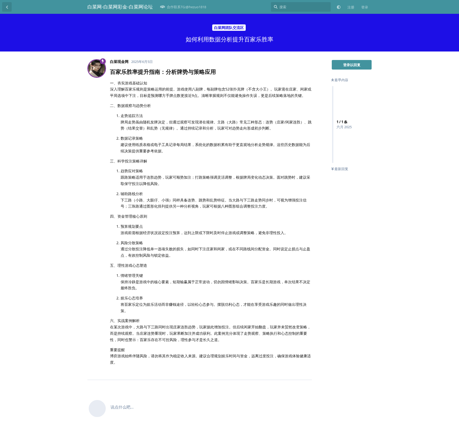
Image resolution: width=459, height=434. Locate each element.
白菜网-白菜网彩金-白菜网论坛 (120, 6)
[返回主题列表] (7, 7)
